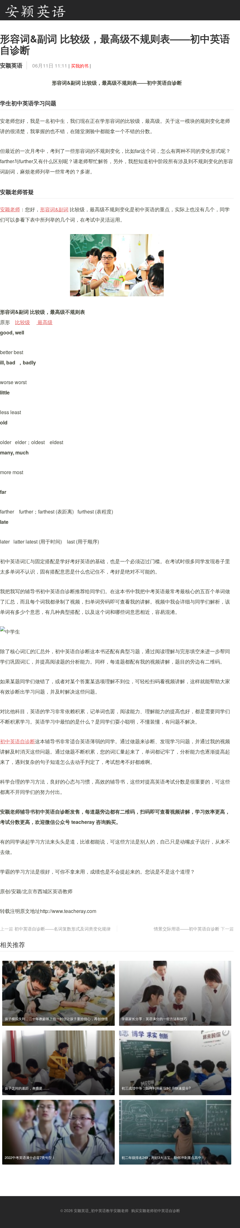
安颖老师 (10, 209)
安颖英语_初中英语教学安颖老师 (101, 1210)
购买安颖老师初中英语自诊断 (155, 1210)
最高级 (44, 322)
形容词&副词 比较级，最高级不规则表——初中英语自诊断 (115, 44)
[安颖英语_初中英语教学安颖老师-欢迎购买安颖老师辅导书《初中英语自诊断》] (35, 10)
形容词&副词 (54, 209)
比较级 (22, 322)
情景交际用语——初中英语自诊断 (186, 928)
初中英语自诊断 (17, 741)
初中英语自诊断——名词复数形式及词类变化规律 (62, 928)
